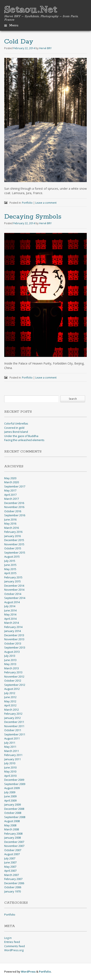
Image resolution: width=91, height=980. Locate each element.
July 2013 (9, 656)
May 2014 (10, 614)
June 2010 (10, 767)
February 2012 (13, 714)
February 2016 (13, 532)
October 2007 (12, 850)
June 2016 (10, 519)
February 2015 (13, 577)
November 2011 (14, 726)
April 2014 (10, 619)
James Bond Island (16, 432)
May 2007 (10, 867)
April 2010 (10, 776)
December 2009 (14, 780)
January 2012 (12, 718)
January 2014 (12, 631)
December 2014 (14, 585)
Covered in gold (14, 428)
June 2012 (10, 697)
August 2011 (12, 738)
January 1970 (12, 891)
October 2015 (12, 548)
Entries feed (12, 942)
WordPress (28, 971)
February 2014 (13, 627)
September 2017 (14, 486)
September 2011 (14, 734)
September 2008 (14, 817)
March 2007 (11, 875)
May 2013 (10, 664)
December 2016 (14, 503)
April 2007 (10, 871)
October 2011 (12, 730)
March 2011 (11, 751)
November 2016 (14, 507)
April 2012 (10, 705)
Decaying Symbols (32, 217)
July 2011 (9, 743)
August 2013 (12, 652)
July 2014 (9, 606)
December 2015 (14, 540)
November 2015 (14, 544)
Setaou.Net (30, 10)
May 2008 (10, 825)
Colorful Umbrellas (16, 423)
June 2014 (10, 610)
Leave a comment (46, 203)
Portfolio (27, 203)
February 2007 (13, 879)
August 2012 (12, 689)
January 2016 (12, 536)
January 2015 (12, 581)
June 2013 (10, 660)
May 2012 (10, 701)
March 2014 (11, 623)
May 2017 (10, 490)
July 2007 (9, 858)
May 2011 (10, 747)
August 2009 (12, 788)
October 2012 (12, 680)
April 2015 (10, 573)
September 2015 (14, 552)
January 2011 (12, 759)
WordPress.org (13, 950)
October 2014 (12, 594)
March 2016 (11, 528)
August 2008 (12, 821)
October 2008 (12, 813)
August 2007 (12, 854)
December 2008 (14, 809)
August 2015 (12, 556)
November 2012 (14, 676)
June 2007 (10, 862)
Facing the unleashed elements (24, 440)
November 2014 (14, 590)
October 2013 (12, 643)
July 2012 (9, 693)
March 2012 (11, 709)
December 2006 (14, 883)
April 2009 (10, 800)
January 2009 (12, 804)
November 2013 (14, 639)
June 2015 (10, 565)
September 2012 (14, 685)
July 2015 (9, 561)
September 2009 (14, 784)
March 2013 (11, 668)
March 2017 (11, 499)
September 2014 (14, 598)
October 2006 (12, 887)
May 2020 (10, 478)
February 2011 (13, 755)
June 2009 (10, 796)
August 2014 (12, 602)
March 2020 (11, 482)
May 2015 (10, 569)
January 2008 (12, 837)
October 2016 (12, 511)
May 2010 (10, 771)
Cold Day (18, 42)
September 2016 (14, 515)
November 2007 (14, 846)
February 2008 (13, 833)
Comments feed (14, 946)
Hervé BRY (45, 48)
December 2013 (14, 635)
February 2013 (13, 672)
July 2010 (9, 763)
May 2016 (10, 523)
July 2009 (9, 792)
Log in (8, 938)
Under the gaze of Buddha (21, 436)
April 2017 (10, 495)
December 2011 (14, 722)
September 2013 (14, 647)
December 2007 (14, 842)
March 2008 (11, 829)
